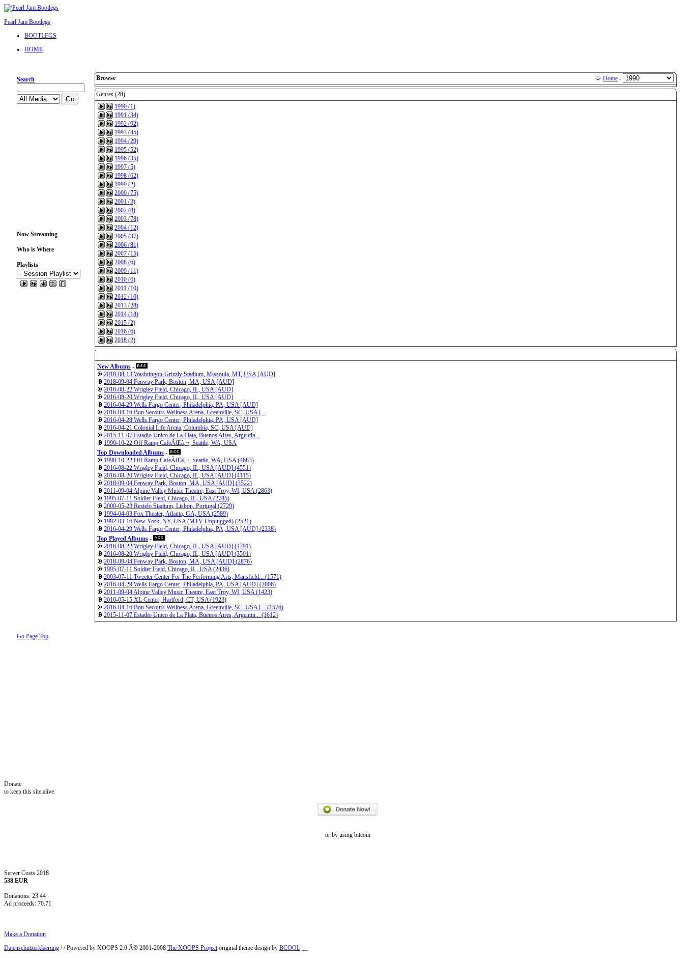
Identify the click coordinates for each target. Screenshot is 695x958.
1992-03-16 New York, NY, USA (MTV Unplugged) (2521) (177, 521)
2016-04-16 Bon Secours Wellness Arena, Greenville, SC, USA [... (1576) (193, 607)
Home (610, 78)
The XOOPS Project (192, 947)
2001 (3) (124, 201)
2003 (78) (126, 218)
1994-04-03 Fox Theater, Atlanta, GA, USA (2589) (166, 513)
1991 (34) (126, 115)
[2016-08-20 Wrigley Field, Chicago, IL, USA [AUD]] (99, 397)
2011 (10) (126, 288)
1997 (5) (124, 167)
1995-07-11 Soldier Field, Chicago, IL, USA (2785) (166, 498)
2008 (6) (124, 262)
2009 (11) (126, 270)
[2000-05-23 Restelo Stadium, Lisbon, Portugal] (99, 506)
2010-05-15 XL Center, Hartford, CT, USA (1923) (165, 599)
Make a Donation (25, 934)
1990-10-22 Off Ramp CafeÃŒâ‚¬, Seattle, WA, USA (170, 442)
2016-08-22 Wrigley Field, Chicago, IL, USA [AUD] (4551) (177, 467)
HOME (33, 49)
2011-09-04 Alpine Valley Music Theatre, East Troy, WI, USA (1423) (188, 592)
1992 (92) (126, 123)
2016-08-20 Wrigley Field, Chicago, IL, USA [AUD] (168, 397)
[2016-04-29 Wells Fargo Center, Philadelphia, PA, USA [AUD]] (99, 404)
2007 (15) (126, 253)
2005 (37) (126, 236)
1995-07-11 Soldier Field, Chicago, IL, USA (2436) (166, 569)
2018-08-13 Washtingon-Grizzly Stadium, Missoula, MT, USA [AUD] (189, 374)
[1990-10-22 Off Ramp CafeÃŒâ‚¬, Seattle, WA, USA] (99, 442)
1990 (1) (124, 106)
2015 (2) (124, 322)
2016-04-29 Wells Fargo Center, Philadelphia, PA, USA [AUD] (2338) (190, 528)
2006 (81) (126, 244)
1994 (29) (126, 141)
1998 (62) (126, 175)
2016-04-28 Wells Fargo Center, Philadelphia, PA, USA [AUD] (181, 420)
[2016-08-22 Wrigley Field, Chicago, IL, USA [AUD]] (99, 389)
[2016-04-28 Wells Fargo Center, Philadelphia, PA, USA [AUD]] (99, 420)
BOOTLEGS (40, 35)
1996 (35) (126, 158)
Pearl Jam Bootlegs (27, 21)
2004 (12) (126, 227)
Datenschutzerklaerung (31, 947)
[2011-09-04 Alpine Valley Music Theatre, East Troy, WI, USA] (99, 490)
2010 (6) (124, 279)
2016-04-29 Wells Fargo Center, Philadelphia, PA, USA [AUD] (181, 404)
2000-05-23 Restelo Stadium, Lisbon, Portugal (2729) (169, 506)
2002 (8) (124, 210)
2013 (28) (126, 305)
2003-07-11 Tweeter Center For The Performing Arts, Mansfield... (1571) (192, 576)
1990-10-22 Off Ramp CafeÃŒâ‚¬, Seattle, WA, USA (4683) (179, 460)
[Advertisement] (49, 167)
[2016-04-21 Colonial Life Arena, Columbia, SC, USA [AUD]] (99, 427)
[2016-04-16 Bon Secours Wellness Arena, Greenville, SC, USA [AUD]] (99, 412)
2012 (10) (126, 296)
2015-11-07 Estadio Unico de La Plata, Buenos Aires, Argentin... (182, 435)
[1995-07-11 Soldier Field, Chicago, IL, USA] (99, 498)
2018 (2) (124, 340)
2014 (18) (126, 314)
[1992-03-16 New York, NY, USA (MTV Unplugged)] (99, 521)
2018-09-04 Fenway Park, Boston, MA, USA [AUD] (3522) (178, 483)
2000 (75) (126, 192)
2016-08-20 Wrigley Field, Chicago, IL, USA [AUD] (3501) (177, 553)
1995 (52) (126, 149)
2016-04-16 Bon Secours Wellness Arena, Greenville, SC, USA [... (185, 412)
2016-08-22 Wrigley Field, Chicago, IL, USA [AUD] (168, 389)
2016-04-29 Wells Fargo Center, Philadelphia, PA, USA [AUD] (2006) (190, 584)
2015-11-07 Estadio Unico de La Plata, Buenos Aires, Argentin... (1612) (191, 614)
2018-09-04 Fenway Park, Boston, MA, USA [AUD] (169, 381)
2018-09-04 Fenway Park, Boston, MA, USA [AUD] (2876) (178, 561)
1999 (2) (124, 184)
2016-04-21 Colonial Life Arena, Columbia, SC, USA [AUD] (178, 427)
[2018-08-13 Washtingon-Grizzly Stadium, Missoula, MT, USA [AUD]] (99, 374)
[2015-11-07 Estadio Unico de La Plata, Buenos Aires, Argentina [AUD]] (99, 435)
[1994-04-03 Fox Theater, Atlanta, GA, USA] (99, 513)
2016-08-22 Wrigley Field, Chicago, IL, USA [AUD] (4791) (177, 546)
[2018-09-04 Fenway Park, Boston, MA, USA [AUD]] (99, 381)
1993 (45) (126, 132)
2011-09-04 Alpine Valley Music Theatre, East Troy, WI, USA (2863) (188, 490)
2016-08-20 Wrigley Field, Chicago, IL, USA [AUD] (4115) (177, 475)
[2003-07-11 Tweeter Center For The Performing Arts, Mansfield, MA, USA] (99, 576)
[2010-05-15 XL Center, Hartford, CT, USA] (99, 599)
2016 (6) (124, 331)
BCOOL (289, 947)
